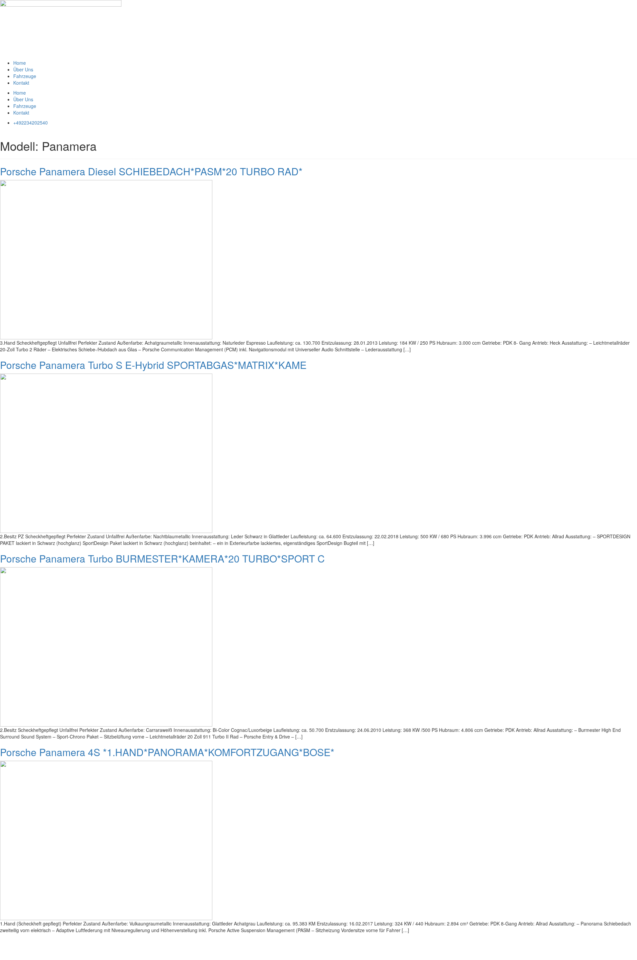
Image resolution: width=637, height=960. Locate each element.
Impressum (12, 940)
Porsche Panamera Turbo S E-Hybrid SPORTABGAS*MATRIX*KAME (153, 365)
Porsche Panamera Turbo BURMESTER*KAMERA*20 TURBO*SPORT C (162, 558)
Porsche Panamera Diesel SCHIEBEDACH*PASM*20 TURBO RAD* (151, 171)
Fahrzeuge (24, 76)
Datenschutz (41, 940)
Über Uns (23, 69)
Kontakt (21, 82)
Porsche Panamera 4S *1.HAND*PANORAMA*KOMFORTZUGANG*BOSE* (167, 752)
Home (19, 62)
